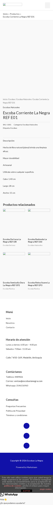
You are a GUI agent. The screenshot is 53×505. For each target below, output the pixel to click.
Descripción (8, 140)
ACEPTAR (26, 491)
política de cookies (12, 486)
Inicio (5, 99)
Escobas (12, 99)
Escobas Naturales (24, 99)
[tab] (26, 141)
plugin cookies (46, 489)
